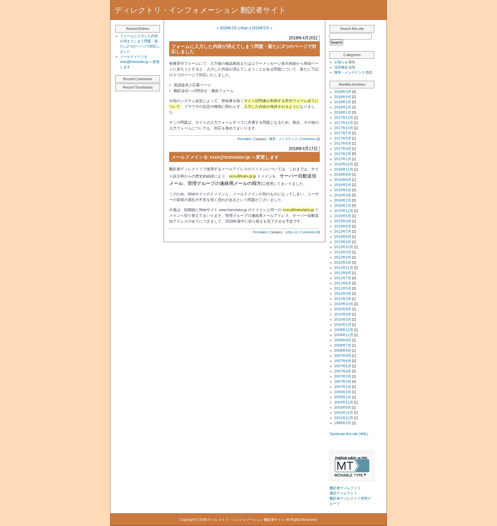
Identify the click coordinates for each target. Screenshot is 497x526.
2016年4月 (342, 190)
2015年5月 (342, 216)
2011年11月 (343, 268)
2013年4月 (342, 242)
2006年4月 (342, 392)
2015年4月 (342, 221)
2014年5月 (342, 226)
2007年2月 (342, 382)
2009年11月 (343, 335)
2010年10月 (343, 304)
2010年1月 (342, 325)
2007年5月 (342, 366)
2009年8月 (342, 340)
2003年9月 (342, 408)
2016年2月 (342, 200)
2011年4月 (342, 294)
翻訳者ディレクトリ (345, 488)
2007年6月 (342, 361)
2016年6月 (342, 180)
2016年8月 (342, 175)
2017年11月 (343, 123)
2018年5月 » (262, 28)
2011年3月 (342, 299)
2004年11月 (343, 402)
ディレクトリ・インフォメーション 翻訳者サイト (200, 10)
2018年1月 (342, 112)
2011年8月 (342, 273)
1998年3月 (342, 423)
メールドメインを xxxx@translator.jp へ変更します (225, 157)
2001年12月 (343, 418)
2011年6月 (342, 283)
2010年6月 (342, 314)
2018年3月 (342, 102)
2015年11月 (343, 211)
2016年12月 (343, 164)
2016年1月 (342, 206)
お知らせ (291, 232)
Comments (308, 139)
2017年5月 (342, 138)
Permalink (244, 139)
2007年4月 (342, 371)
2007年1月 (342, 387)
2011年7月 (342, 278)
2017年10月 (343, 128)
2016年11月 (343, 169)
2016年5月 (342, 185)
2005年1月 (342, 397)
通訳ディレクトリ (343, 493)
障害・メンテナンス (283, 139)
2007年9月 (342, 356)
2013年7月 (342, 231)
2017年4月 (342, 143)
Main (244, 28)
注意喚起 (341, 67)
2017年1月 (342, 159)
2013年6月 (342, 237)
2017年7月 (342, 133)
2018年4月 (342, 97)
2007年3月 (342, 376)
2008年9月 (342, 351)
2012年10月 (343, 247)
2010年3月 (342, 319)
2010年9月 (342, 309)
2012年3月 (342, 263)
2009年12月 (343, 330)
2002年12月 (343, 413)
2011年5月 (342, 288)
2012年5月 (342, 252)
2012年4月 (342, 257)
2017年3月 (342, 149)
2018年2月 (342, 107)
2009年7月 (342, 345)
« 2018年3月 (227, 28)
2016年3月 (342, 195)
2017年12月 (343, 118)
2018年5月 (342, 92)
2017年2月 (342, 154)
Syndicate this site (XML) (349, 434)
